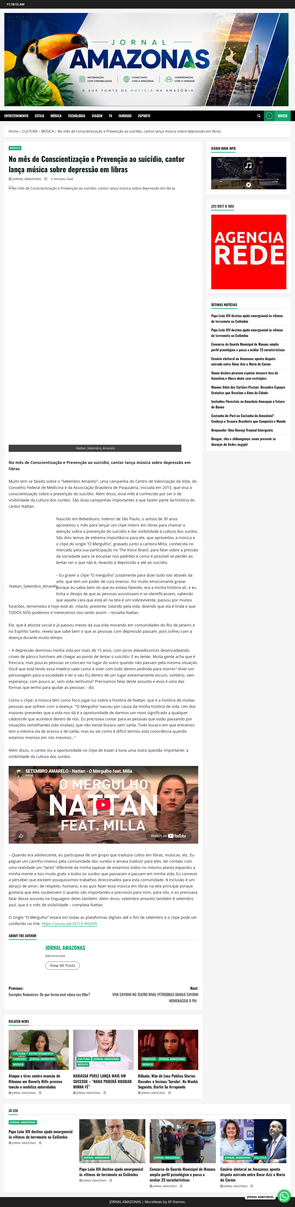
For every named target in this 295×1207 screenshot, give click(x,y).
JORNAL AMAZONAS (27, 179)
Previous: (49, 991)
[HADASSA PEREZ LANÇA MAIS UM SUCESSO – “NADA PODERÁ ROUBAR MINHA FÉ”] (103, 1050)
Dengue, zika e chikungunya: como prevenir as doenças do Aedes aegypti (243, 441)
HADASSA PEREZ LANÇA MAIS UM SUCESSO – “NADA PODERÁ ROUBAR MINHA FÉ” (102, 1081)
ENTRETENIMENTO (16, 115)
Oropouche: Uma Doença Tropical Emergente (242, 430)
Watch (282, 115)
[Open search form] (259, 116)
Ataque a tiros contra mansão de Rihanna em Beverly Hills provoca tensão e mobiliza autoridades (35, 1081)
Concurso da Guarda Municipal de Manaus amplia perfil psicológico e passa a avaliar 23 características (248, 347)
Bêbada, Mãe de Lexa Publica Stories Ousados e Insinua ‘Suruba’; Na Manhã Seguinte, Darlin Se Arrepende (168, 1081)
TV (110, 115)
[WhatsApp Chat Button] (284, 1196)
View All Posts (62, 965)
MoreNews (153, 1201)
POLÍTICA (260, 1158)
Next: (155, 994)
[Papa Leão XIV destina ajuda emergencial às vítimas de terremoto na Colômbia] (112, 1141)
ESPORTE (144, 115)
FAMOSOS (125, 115)
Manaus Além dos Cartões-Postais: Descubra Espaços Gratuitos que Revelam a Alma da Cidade (248, 390)
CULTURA (19, 1053)
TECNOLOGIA (76, 115)
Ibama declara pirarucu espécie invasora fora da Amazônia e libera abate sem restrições (244, 375)
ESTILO (39, 115)
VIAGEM (97, 115)
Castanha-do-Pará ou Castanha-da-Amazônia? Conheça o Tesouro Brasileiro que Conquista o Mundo (248, 418)
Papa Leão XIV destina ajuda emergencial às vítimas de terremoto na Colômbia (247, 318)
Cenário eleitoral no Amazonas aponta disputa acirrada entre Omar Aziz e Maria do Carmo (243, 361)
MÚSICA (56, 115)
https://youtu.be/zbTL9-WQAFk (69, 923)
